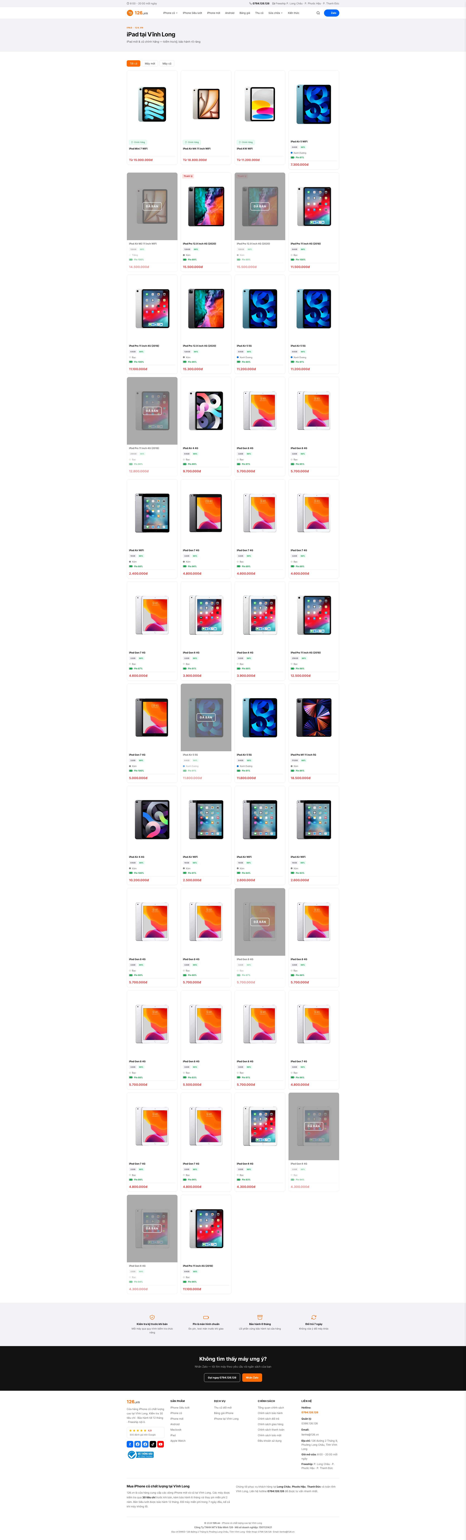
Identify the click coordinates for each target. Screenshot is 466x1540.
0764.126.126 (261, 3)
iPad (173, 1435)
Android (229, 12)
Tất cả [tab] (133, 63)
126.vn (216, 1523)
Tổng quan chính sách (271, 1407)
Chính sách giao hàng (270, 1424)
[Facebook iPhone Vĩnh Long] (145, 1444)
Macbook (175, 1429)
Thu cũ (259, 12)
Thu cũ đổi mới (223, 1407)
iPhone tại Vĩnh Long (226, 1418)
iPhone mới (213, 12)
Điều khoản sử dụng (270, 1440)
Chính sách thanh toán (271, 1429)
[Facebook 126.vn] (137, 1444)
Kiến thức (293, 12)
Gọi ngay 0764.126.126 (222, 1377)
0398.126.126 (309, 1423)
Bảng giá (245, 12)
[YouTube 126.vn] (160, 1444)
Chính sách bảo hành (270, 1413)
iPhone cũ (169, 12)
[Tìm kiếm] (318, 13)
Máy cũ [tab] (167, 63)
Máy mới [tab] (150, 63)
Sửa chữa (274, 12)
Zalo (333, 12)
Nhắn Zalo (252, 1377)
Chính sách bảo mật (269, 1435)
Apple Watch (177, 1440)
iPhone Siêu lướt (192, 12)
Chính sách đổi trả (268, 1418)
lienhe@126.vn (310, 1434)
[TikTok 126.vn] (153, 1444)
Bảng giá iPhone (223, 1413)
